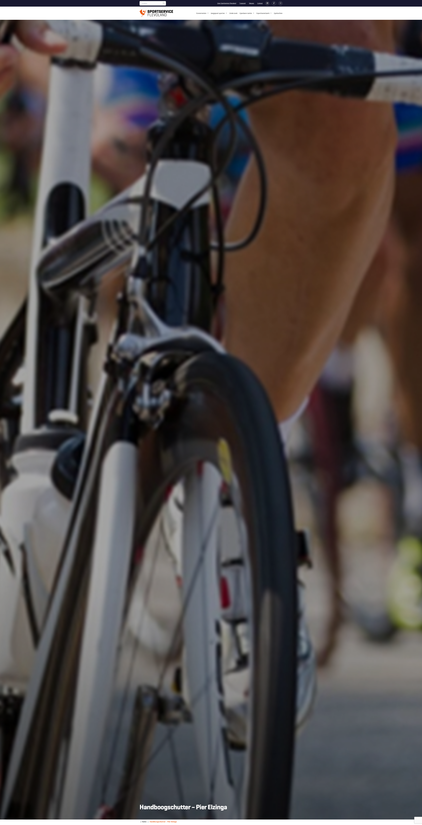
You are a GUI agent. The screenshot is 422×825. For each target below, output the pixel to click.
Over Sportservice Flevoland (226, 3)
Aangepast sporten (218, 13)
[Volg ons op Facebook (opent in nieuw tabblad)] (274, 3)
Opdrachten (278, 13)
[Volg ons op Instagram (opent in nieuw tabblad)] (280, 3)
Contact (260, 3)
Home (144, 821)
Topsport (242, 3)
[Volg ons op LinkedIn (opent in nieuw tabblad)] (267, 3)
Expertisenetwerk (262, 13)
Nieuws (251, 3)
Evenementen (201, 13)
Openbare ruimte (245, 13)
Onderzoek (233, 13)
